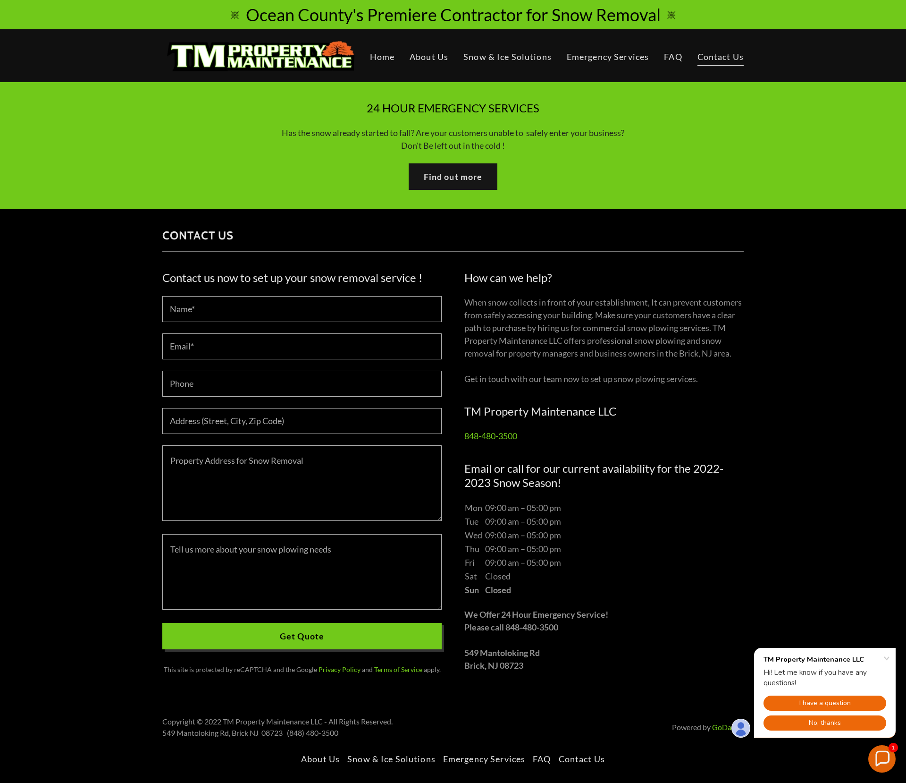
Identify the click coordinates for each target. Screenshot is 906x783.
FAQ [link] (673, 56)
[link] (264, 55)
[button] (882, 759)
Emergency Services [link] (608, 56)
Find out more (453, 176)
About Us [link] (429, 56)
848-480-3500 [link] (490, 436)
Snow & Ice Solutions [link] (507, 56)
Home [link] (382, 56)
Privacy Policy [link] (340, 669)
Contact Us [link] (720, 56)
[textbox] (302, 309)
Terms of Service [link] (398, 669)
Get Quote (302, 636)
